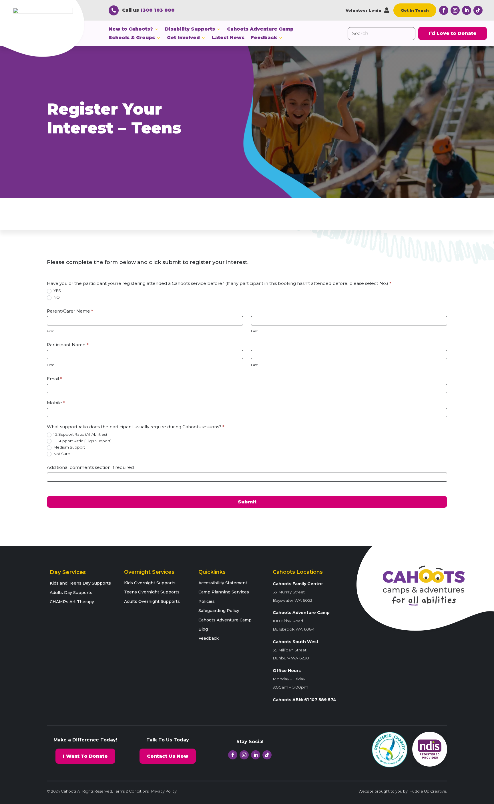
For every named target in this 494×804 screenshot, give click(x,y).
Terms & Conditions (131, 791)
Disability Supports (190, 29)
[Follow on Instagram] (455, 10)
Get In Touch (415, 10)
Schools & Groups (132, 38)
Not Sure (61, 453)
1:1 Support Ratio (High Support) (82, 441)
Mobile (56, 402)
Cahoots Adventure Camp (260, 29)
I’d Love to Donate (453, 33)
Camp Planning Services (223, 592)
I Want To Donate (85, 756)
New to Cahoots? (131, 29)
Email (54, 378)
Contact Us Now (167, 756)
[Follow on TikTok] (478, 10)
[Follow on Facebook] (443, 10)
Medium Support (69, 447)
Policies (206, 601)
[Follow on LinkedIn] (466, 10)
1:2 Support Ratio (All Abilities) (80, 434)
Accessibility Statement (222, 582)
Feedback (264, 38)
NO (56, 297)
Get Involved (183, 38)
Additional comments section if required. (91, 467)
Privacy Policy (164, 791)
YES (57, 290)
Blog (203, 629)
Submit (247, 502)
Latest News (228, 38)
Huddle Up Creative (427, 791)
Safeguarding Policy (218, 610)
